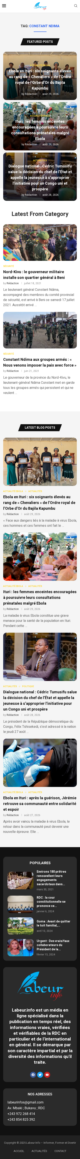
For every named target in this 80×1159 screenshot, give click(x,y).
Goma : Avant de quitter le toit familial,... (53, 923)
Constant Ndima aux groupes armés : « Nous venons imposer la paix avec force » (39, 362)
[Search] (76, 6)
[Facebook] (33, 1075)
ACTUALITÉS (39, 1151)
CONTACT (60, 1151)
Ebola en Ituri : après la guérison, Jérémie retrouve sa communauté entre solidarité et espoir (39, 803)
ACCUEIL (19, 1151)
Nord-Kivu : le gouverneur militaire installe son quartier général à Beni (34, 275)
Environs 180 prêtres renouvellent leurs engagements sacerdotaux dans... (51, 877)
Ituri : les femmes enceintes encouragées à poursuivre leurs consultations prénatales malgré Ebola (40, 130)
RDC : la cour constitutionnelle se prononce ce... (51, 901)
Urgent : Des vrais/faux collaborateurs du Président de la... (53, 945)
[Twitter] (40, 1075)
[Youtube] (47, 1075)
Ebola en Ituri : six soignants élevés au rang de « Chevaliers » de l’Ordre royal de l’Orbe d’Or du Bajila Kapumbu (40, 79)
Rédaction (31, 94)
